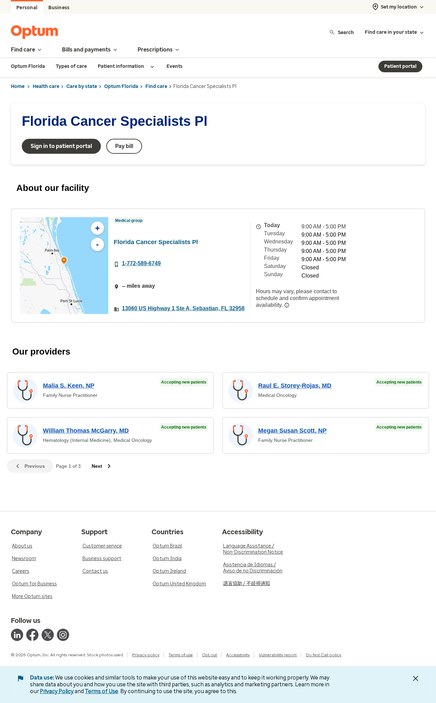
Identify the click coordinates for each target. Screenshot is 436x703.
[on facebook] (32, 635)
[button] (64, 262)
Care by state (81, 86)
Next (97, 466)
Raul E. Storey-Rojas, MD (294, 385)
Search (346, 32)
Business (58, 8)
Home (18, 86)
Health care (46, 86)
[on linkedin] (17, 635)
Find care (156, 86)
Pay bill (124, 146)
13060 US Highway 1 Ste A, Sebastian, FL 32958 (183, 308)
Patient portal (400, 66)
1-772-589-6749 (141, 263)
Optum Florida (121, 86)
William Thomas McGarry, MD (86, 430)
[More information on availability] (287, 305)
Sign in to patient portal (61, 146)
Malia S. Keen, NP (68, 385)
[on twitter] (48, 635)
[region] (64, 265)
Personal (26, 8)
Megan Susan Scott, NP (292, 430)
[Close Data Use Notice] (415, 678)
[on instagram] (63, 635)
